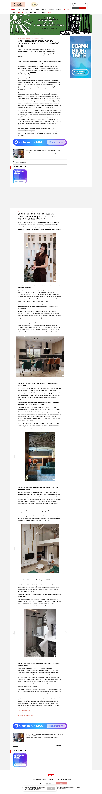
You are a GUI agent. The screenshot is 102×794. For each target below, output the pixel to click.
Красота (37, 9)
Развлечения (25, 9)
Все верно (83, 7)
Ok (51, 788)
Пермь (78, 0)
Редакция (50, 779)
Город (18, 9)
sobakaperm (15, 746)
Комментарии (58, 162)
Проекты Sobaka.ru (85, 0)
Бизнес (49, 12)
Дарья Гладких (16, 162)
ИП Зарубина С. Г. (25, 718)
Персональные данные (66, 779)
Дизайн (13, 12)
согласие (33, 788)
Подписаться (29, 38)
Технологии (37, 12)
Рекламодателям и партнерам (39, 779)
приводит (33, 72)
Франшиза (56, 779)
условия (26, 788)
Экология (51, 9)
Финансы (44, 12)
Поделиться (36, 38)
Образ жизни (66, 9)
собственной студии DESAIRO (36, 224)
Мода (31, 9)
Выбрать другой (75, 7)
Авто (25, 12)
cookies (37, 789)
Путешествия (20, 12)
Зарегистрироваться (19, 0)
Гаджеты (30, 12)
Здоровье (58, 9)
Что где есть (44, 9)
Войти (12, 0)
